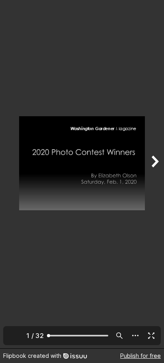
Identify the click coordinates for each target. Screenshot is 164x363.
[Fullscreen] (151, 336)
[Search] (119, 336)
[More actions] (135, 336)
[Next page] (154, 174)
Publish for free (140, 355)
